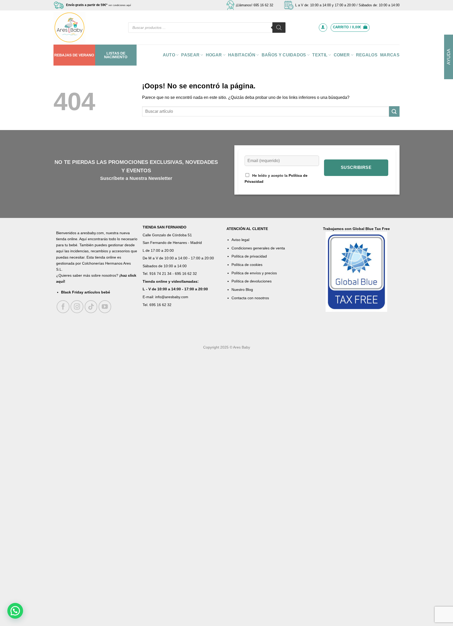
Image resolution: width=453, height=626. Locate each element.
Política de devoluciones (251, 281)
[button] (15, 611)
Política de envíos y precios (254, 273)
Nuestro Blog (242, 289)
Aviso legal (240, 240)
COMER (342, 55)
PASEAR (190, 55)
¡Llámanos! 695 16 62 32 (254, 5)
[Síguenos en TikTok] (91, 306)
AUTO (169, 55)
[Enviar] (394, 111)
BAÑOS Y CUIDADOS (284, 55)
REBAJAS (63, 55)
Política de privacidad (249, 256)
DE (75, 55)
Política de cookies (246, 265)
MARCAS (390, 55)
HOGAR (214, 55)
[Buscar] (278, 27)
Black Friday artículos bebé (85, 292)
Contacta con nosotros (250, 298)
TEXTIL (319, 55)
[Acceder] (323, 27)
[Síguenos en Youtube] (105, 306)
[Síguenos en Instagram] (77, 306)
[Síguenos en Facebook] (63, 306)
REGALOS (367, 55)
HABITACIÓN (241, 55)
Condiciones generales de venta (258, 248)
